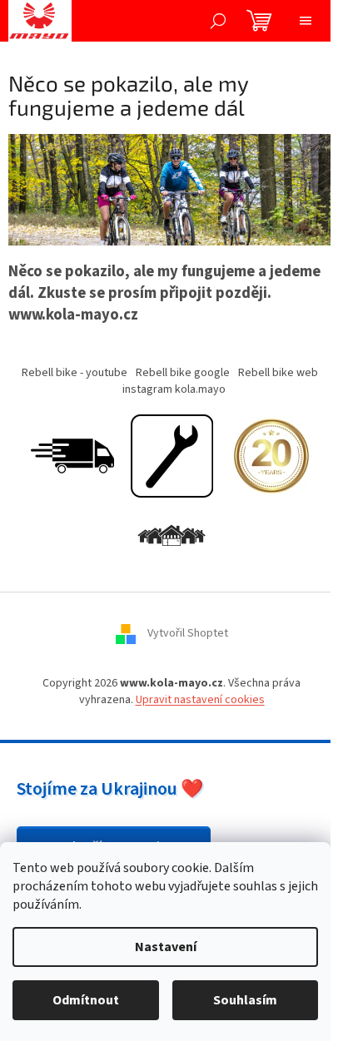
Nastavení (165, 947)
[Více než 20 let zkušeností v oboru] (271, 456)
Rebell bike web (278, 372)
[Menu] (305, 20)
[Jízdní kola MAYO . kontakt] (171, 536)
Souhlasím (245, 1000)
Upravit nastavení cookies (200, 700)
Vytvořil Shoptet (187, 634)
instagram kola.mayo (174, 389)
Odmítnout (85, 1000)
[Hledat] (218, 20)
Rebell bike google (183, 372)
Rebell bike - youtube (74, 372)
